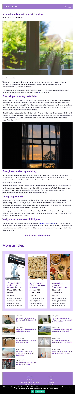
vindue (39, 92)
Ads (50, 380)
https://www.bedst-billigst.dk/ (48, 223)
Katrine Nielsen (18, 17)
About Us (51, 382)
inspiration (10, 295)
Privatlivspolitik (40, 391)
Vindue (70, 17)
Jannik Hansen (36, 292)
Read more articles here (37, 235)
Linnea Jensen (58, 292)
